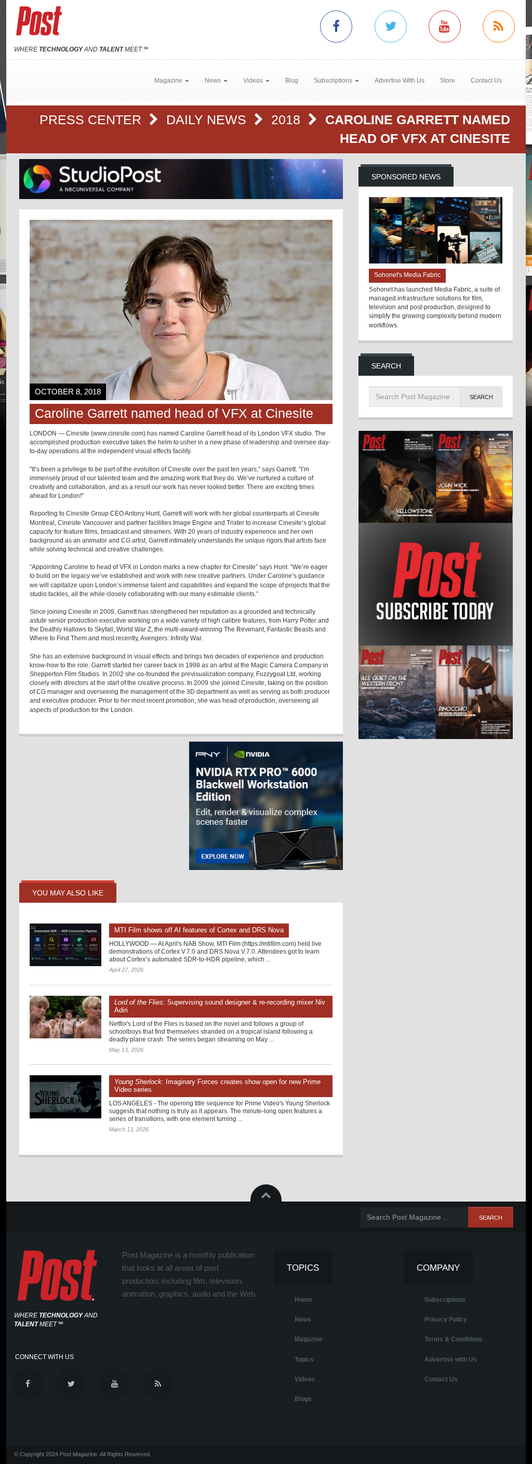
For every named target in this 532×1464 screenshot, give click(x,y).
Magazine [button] (169, 80)
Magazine (309, 1339)
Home (303, 1299)
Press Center (92, 119)
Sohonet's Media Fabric (407, 275)
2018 (287, 119)
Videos (305, 1379)
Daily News (208, 119)
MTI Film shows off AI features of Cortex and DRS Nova (199, 930)
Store (447, 80)
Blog (291, 80)
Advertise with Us (450, 1359)
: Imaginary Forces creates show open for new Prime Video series (217, 1085)
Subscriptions (445, 1299)
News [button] (213, 80)
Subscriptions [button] (334, 80)
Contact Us (486, 80)
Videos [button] (253, 80)
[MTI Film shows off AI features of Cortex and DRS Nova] (65, 945)
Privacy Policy (445, 1319)
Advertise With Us (399, 80)
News (303, 1319)
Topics (304, 1359)
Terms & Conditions (453, 1339)
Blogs (303, 1399)
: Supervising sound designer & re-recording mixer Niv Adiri (219, 1006)
